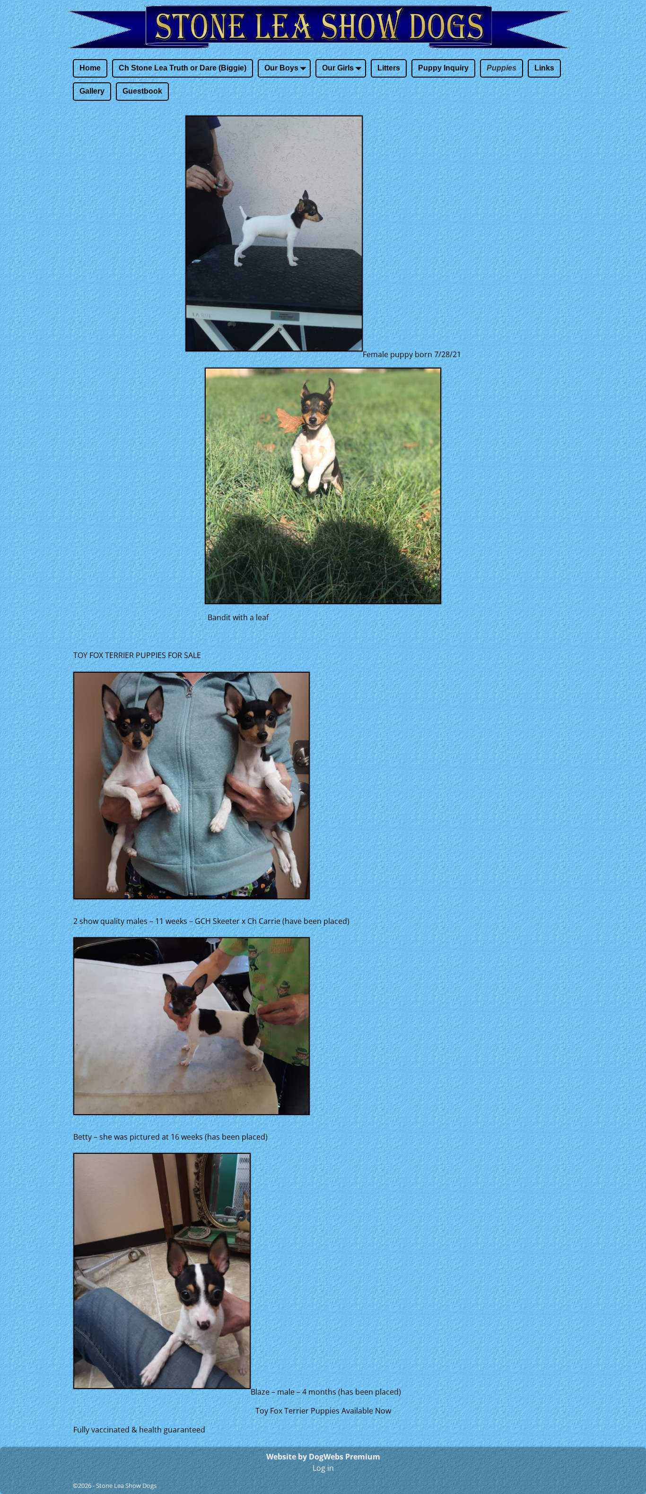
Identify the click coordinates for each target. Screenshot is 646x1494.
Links (544, 68)
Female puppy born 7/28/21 (412, 354)
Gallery (92, 91)
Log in (323, 1468)
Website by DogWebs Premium (323, 1456)
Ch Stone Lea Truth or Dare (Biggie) (182, 68)
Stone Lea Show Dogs (126, 1485)
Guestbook (142, 91)
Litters (388, 68)
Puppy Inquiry (443, 68)
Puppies (501, 68)
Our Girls (338, 68)
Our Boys (281, 68)
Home (90, 68)
